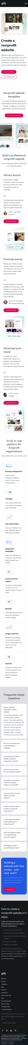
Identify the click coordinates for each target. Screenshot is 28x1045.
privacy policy (4, 1038)
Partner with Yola (6, 995)
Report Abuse (5, 1004)
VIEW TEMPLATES (9, 77)
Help (2, 998)
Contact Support (6, 1001)
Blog (2, 987)
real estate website (20, 954)
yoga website (18, 956)
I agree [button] (11, 1042)
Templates (4, 984)
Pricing (3, 981)
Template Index (5, 1006)
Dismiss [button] (4, 1042)
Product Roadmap (6, 1009)
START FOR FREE (9, 72)
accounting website (7, 958)
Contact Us (4, 992)
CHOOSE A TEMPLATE (14, 115)
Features (3, 978)
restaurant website (7, 956)
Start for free (10, 889)
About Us (4, 990)
